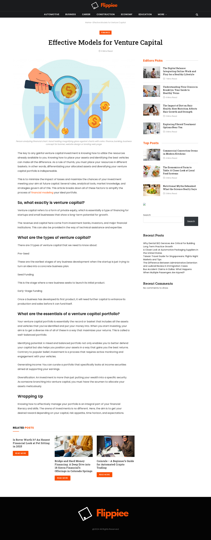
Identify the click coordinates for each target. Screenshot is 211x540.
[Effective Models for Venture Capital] (74, 98)
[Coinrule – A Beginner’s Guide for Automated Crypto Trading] (116, 446)
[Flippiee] (105, 5)
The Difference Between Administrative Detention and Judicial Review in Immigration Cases (170, 264)
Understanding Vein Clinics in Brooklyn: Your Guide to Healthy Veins (180, 90)
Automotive (51, 14)
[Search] (196, 14)
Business (70, 14)
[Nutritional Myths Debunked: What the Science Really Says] (151, 190)
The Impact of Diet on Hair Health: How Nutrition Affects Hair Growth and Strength (180, 108)
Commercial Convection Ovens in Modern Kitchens (180, 152)
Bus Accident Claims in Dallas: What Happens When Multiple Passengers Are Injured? (167, 271)
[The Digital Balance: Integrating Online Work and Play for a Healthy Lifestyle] (151, 72)
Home (88, 22)
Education (145, 14)
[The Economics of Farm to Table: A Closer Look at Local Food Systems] (151, 171)
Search (147, 215)
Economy (126, 14)
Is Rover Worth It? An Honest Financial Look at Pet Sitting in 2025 (31, 443)
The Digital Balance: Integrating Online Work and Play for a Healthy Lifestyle (179, 71)
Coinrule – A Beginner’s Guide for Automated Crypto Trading (115, 464)
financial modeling (42, 192)
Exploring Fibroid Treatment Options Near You (179, 126)
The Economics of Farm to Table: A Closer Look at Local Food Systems (179, 170)
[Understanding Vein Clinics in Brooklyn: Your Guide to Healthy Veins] (151, 91)
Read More (20, 453)
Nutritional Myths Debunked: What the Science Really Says (180, 188)
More (161, 14)
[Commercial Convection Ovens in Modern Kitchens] (151, 155)
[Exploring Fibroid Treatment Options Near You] (151, 128)
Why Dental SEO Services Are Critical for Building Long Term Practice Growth (169, 245)
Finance (105, 32)
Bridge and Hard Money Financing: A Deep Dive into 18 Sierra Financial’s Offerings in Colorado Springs (73, 466)
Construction (106, 14)
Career (86, 14)
